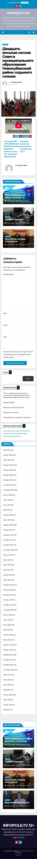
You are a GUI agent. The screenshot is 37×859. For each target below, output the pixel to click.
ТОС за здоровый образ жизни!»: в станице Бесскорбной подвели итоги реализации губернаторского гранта (16, 395)
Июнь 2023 (7, 625)
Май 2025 (6, 510)
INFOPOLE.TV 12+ (18, 13)
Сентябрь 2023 (8, 610)
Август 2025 (7, 495)
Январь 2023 (8, 650)
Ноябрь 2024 (8, 540)
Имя (5, 313)
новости (6, 431)
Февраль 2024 (8, 585)
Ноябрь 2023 (8, 600)
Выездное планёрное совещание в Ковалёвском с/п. (26, 146)
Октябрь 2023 (8, 605)
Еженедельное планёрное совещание (17, 417)
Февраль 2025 (8, 525)
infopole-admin (17, 82)
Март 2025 (7, 520)
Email (5, 325)
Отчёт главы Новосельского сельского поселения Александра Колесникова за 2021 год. (16, 433)
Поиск (5, 372)
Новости (5, 44)
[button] (29, 32)
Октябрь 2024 (8, 545)
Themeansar (18, 852)
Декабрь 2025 (8, 475)
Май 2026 (6, 450)
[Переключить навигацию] (33, 32)
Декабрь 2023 (8, 595)
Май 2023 (6, 630)
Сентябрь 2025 (8, 490)
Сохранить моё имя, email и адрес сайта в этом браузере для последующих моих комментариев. (18, 354)
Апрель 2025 (8, 515)
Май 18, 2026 (11, 785)
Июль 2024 (7, 560)
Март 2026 (7, 460)
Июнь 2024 (7, 565)
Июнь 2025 (7, 505)
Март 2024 (7, 580)
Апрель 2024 (8, 575)
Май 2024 (6, 570)
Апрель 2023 (8, 635)
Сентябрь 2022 (8, 670)
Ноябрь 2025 (8, 480)
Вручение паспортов (10, 412)
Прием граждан (14, 219)
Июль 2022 (7, 680)
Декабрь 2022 (8, 655)
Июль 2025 (7, 500)
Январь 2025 (8, 530)
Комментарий (8, 274)
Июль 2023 (7, 620)
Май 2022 (6, 690)
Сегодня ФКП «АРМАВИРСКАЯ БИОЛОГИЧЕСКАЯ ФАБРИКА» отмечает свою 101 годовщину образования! (12, 149)
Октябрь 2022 (8, 665)
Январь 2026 (8, 470)
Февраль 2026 (8, 465)
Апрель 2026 (8, 455)
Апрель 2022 (8, 695)
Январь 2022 (8, 705)
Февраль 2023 (8, 645)
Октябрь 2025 (8, 485)
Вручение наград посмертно (15, 240)
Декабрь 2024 (8, 535)
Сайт (5, 337)
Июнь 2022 (7, 685)
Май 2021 (6, 710)
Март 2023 (7, 640)
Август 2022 (7, 675)
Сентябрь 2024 (8, 550)
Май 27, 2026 (11, 744)
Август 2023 (7, 615)
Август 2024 (7, 555)
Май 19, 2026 (11, 765)
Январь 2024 (8, 590)
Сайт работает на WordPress (12, 851)
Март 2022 (7, 700)
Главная (17, 855)
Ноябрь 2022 (8, 660)
